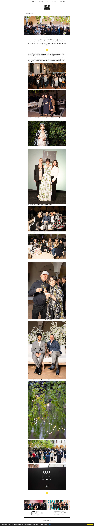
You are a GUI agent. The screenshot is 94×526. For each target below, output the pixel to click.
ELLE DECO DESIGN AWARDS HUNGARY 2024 (58, 508)
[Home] (47, 7)
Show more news (47, 520)
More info (49, 524)
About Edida (54, 1)
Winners (33, 1)
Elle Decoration (62, 1)
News (47, 1)
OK (89, 524)
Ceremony (41, 1)
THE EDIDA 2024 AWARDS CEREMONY (35, 508)
